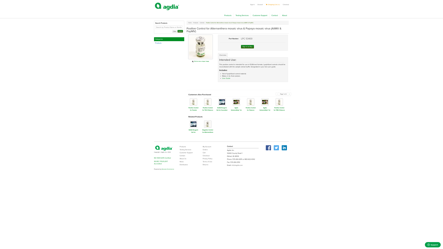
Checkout (286, 5)
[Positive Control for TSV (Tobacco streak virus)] (207, 102)
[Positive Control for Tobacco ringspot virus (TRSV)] (250, 102)
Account (260, 5)
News (182, 162)
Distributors (184, 165)
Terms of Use (207, 162)
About (284, 15)
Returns (205, 165)
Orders (205, 150)
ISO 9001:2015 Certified (162, 158)
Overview (222, 55)
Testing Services (242, 15)
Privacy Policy (207, 159)
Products (227, 15)
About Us (183, 159)
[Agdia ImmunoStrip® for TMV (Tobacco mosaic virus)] (265, 102)
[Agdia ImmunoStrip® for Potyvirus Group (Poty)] (236, 102)
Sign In (252, 5)
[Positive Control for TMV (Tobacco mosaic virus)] (279, 102)
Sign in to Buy (247, 47)
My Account (207, 147)
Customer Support (260, 15)
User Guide (226, 78)
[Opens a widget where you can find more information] (433, 245)
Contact (274, 15)
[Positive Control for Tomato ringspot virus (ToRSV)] (193, 102)
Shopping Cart (274, 5)
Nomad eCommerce (168, 169)
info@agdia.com (237, 165)
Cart (204, 153)
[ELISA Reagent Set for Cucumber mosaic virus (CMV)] (222, 102)
